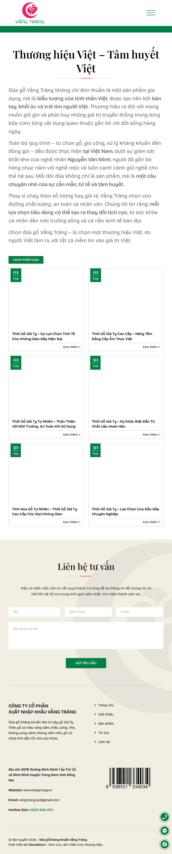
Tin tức (103, 733)
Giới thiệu (105, 714)
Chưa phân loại (26, 260)
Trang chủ (106, 705)
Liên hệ (104, 742)
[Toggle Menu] (150, 13)
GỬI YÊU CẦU (86, 663)
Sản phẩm (106, 723)
